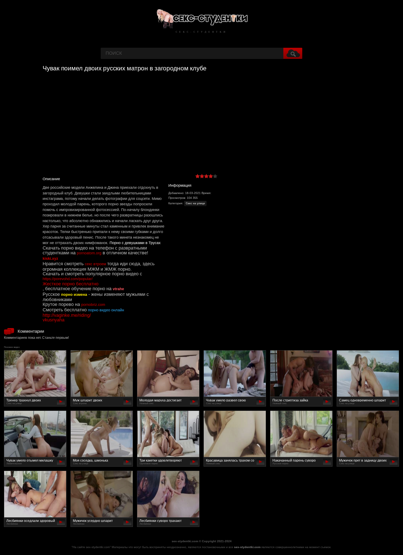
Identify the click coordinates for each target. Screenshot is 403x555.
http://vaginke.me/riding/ (67, 315)
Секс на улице (195, 203)
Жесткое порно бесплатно (70, 283)
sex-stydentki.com (247, 547)
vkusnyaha (53, 319)
